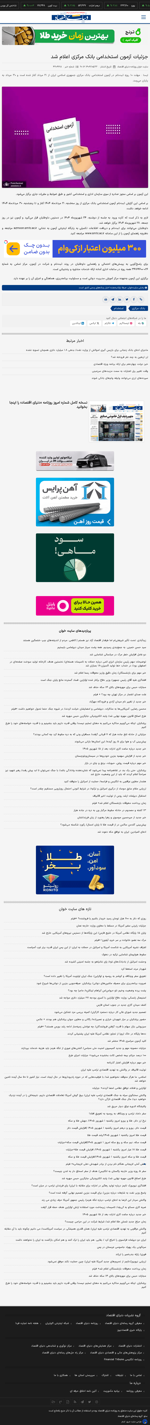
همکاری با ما (61, 1375)
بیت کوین (36, 5)
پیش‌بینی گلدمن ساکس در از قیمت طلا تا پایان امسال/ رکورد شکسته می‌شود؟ (103, 825)
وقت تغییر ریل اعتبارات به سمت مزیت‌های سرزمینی (120, 371)
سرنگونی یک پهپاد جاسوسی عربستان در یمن (121, 1247)
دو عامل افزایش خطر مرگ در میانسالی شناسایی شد (118, 655)
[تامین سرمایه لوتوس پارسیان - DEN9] (75, 557)
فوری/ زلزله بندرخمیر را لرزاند (131, 1254)
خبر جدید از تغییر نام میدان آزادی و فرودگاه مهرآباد (117, 702)
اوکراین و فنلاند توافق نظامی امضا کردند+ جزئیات (119, 1088)
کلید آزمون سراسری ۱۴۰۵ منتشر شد (126, 1041)
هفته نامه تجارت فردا (26, 1323)
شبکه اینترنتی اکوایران (57, 1323)
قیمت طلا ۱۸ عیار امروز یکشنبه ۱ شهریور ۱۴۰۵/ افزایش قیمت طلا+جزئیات (106, 1150)
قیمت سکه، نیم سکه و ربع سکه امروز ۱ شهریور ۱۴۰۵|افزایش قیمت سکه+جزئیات (102, 1142)
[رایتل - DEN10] (75, 606)
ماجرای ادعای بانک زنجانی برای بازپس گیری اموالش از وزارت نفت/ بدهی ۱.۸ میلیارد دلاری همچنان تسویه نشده (87, 350)
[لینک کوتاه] (141, 299)
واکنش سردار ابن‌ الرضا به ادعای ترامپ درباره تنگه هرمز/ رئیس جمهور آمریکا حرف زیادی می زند (94, 1200)
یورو (117, 5)
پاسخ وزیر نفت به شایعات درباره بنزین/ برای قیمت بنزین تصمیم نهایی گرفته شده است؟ (97, 1193)
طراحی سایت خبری (133, 1421)
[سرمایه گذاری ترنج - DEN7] (75, 36)
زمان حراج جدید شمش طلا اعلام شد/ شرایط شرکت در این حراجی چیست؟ (105, 1222)
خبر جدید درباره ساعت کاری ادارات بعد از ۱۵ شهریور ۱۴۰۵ (114, 749)
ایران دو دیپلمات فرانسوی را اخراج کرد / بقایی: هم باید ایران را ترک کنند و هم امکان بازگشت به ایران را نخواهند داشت (81, 1240)
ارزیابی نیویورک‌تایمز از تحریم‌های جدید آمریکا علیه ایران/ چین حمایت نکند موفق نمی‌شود (97, 1262)
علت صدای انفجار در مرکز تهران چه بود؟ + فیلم (119, 695)
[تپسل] (6, 242)
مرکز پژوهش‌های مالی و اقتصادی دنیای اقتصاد (116, 1353)
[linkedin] (120, 299)
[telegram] (113, 299)
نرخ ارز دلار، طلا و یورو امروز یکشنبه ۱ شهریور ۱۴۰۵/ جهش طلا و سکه (107, 1121)
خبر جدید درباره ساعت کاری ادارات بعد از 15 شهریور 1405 (114, 1215)
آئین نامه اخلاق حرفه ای (83, 1391)
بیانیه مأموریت (111, 1391)
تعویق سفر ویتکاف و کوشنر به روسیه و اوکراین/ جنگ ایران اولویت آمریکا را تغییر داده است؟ (95, 976)
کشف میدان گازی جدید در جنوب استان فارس (121, 1005)
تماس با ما (136, 1375)
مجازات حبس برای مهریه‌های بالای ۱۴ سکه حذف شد (117, 687)
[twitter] (127, 299)
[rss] (75, 1402)
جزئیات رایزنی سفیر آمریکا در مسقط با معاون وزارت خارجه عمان (111, 926)
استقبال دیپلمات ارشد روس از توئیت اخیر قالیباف (119, 796)
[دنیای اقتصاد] (71, 17)
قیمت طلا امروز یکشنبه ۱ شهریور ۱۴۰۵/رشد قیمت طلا (116, 1135)
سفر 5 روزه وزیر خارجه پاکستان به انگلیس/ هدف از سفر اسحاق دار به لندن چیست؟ (99, 1171)
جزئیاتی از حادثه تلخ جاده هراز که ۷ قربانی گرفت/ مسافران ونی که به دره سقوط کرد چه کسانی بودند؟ (89, 734)
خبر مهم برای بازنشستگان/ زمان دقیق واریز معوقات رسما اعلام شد (110, 673)
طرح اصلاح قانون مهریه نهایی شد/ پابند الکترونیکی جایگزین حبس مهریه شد (104, 716)
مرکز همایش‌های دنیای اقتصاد (95, 1346)
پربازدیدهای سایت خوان (75, 631)
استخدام (118, 308)
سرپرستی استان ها (85, 1375)
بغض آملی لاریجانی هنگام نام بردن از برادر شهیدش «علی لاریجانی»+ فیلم (106, 1164)
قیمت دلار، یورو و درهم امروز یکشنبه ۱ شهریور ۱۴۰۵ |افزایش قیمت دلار (106, 1128)
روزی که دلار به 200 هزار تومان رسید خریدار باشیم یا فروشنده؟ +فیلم (108, 919)
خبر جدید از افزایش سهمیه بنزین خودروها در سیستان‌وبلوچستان (110, 756)
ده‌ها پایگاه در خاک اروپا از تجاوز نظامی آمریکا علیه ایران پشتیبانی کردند (106, 1034)
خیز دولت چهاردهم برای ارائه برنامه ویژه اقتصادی (121, 364)
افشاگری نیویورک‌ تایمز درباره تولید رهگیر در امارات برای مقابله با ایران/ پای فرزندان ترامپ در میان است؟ (88, 1186)
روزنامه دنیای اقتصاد (87, 1323)
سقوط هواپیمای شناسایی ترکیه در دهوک (124, 955)
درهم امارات (78, 5)
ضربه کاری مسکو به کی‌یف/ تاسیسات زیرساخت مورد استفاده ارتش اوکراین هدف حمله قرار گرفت (93, 1207)
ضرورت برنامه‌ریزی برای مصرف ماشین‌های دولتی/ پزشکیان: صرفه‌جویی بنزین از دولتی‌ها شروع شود (91, 983)
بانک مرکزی (138, 308)
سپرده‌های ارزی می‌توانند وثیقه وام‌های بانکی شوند (120, 378)
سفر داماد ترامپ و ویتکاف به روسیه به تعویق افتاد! (117, 1114)
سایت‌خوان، (132, 287)
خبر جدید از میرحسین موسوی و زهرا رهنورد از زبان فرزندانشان (111, 818)
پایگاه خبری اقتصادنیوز (129, 1330)
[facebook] (134, 299)
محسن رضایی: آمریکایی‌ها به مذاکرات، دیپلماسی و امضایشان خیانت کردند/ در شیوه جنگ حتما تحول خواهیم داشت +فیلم (78, 709)
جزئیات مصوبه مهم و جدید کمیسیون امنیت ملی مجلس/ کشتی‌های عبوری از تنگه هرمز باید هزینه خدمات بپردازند (83, 1048)
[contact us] (61, 1402)
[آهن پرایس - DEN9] (75, 502)
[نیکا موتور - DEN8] (75, 461)
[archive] (53, 1402)
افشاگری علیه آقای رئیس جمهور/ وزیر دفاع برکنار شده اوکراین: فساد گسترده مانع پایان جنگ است (93, 680)
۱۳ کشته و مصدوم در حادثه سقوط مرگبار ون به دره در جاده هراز (110, 810)
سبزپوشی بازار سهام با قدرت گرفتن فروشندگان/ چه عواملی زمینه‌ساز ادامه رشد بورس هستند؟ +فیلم (92, 1027)
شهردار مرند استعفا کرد (133, 969)
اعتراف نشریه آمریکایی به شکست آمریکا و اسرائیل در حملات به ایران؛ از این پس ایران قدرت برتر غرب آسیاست (86, 947)
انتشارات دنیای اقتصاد (130, 1346)
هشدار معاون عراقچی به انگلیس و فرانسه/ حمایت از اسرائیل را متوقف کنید (105, 782)
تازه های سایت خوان (75, 909)
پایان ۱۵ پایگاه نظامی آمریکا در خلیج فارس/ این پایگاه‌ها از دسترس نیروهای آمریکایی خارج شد (94, 933)
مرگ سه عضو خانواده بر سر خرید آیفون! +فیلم (120, 940)
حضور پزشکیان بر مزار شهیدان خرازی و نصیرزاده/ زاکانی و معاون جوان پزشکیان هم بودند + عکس (91, 1019)
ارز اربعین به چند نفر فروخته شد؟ (129, 357)
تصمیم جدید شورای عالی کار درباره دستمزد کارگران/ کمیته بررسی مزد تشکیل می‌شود (100, 1012)
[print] (106, 299)
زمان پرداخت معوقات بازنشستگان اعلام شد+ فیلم (119, 803)
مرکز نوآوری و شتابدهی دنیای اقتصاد (51, 1346)
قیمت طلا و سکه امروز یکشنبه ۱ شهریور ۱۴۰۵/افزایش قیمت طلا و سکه (107, 1157)
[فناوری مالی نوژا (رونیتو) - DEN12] (75, 870)
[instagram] (97, 1402)
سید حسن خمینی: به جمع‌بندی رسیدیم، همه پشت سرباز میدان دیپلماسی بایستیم (101, 647)
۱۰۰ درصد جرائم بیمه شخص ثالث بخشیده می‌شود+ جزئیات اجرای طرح (107, 1055)
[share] (68, 1402)
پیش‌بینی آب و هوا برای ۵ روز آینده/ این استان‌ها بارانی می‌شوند (110, 742)
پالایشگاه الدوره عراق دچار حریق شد (126, 1106)
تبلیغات (119, 1375)
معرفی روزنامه (134, 1391)
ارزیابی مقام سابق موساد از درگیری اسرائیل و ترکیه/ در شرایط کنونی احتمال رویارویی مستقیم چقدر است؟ (88, 789)
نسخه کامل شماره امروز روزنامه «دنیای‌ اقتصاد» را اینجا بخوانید (48, 405)
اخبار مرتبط (75, 341)
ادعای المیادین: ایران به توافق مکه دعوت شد (121, 832)
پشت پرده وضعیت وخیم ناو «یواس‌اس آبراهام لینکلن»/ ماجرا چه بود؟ (107, 991)
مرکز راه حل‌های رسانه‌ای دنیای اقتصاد (62, 1353)
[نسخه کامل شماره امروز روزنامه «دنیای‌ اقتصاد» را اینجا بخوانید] (116, 421)
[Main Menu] (143, 17)
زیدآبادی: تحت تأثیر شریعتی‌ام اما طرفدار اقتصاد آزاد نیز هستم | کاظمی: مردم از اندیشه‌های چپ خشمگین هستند (84, 640)
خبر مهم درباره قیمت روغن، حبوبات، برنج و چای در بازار (115, 763)
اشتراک (105, 1375)
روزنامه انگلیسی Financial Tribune (123, 1360)
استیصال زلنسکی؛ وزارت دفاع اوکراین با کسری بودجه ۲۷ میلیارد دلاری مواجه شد (102, 998)
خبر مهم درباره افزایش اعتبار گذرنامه (126, 1063)
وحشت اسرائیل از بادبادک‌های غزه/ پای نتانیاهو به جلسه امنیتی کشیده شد (105, 962)
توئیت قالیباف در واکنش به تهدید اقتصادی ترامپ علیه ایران (113, 1070)
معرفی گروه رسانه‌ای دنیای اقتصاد (123, 1323)
